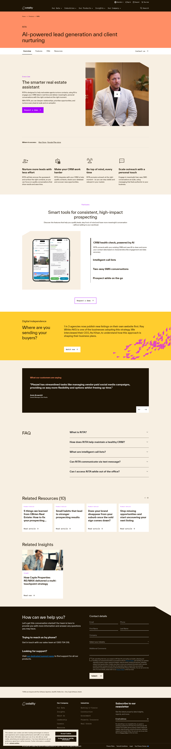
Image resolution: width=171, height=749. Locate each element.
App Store (42, 142)
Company (92, 632)
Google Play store (54, 142)
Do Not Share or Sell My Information (66, 739)
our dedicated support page (40, 656)
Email (91, 619)
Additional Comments (95, 645)
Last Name (123, 626)
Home (24, 16)
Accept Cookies (66, 733)
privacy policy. (14, 743)
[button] (120, 2)
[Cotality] (27, 8)
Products (31, 16)
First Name (92, 626)
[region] (40, 737)
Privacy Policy (130, 660)
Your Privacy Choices (141, 746)
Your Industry (93, 639)
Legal (131, 746)
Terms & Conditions (122, 746)
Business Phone (124, 619)
